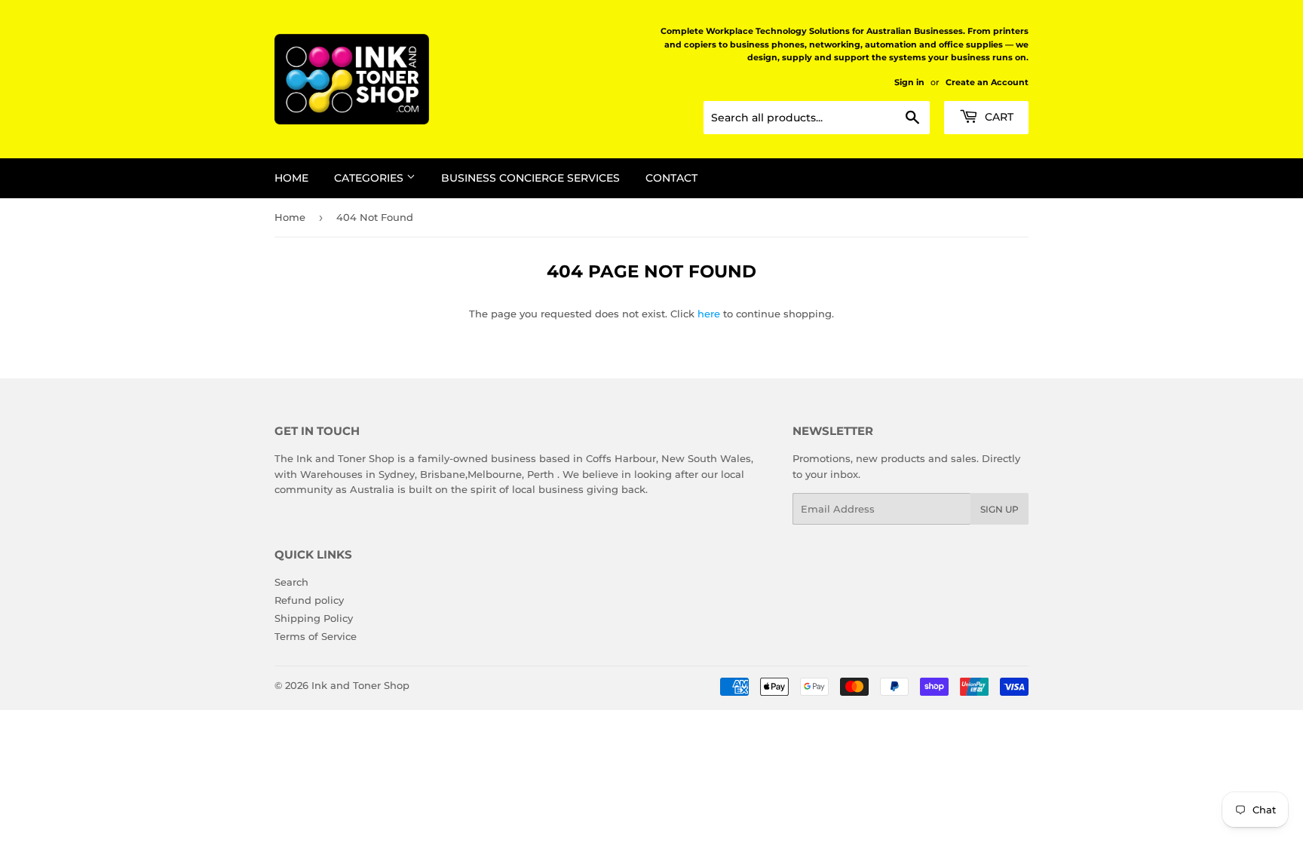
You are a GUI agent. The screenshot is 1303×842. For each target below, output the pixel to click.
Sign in (909, 82)
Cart (997, 117)
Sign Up (999, 509)
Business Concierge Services (530, 178)
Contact (671, 178)
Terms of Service (315, 636)
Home (291, 178)
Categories (370, 178)
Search (291, 582)
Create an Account (987, 82)
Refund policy (309, 600)
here (708, 314)
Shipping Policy (313, 618)
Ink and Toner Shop (360, 685)
